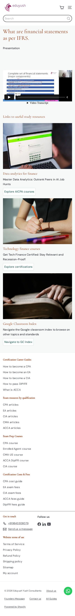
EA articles (10, 410)
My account (10, 573)
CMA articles (11, 422)
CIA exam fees (12, 493)
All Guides (51, 598)
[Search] (68, 18)
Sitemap (8, 567)
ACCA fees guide (13, 499)
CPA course (10, 443)
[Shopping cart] (62, 7)
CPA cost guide (12, 481)
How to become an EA (17, 372)
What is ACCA (12, 390)
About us (51, 590)
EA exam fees (11, 487)
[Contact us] (68, 591)
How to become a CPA (17, 366)
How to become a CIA (16, 378)
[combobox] (37, 18)
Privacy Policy (12, 550)
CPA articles (10, 404)
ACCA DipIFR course (16, 460)
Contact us (35, 598)
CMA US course (13, 454)
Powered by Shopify (15, 606)
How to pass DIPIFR (15, 384)
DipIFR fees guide (14, 504)
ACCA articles (12, 428)
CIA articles (10, 416)
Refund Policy (11, 555)
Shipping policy (12, 561)
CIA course (10, 466)
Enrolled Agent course (17, 449)
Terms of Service (13, 544)
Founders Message (14, 598)
